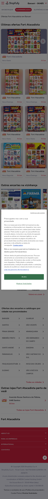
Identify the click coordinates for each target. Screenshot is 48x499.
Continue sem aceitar (37, 213)
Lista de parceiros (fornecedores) (16, 270)
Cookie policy (18, 245)
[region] (24, 249)
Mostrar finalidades (24, 284)
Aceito (24, 277)
